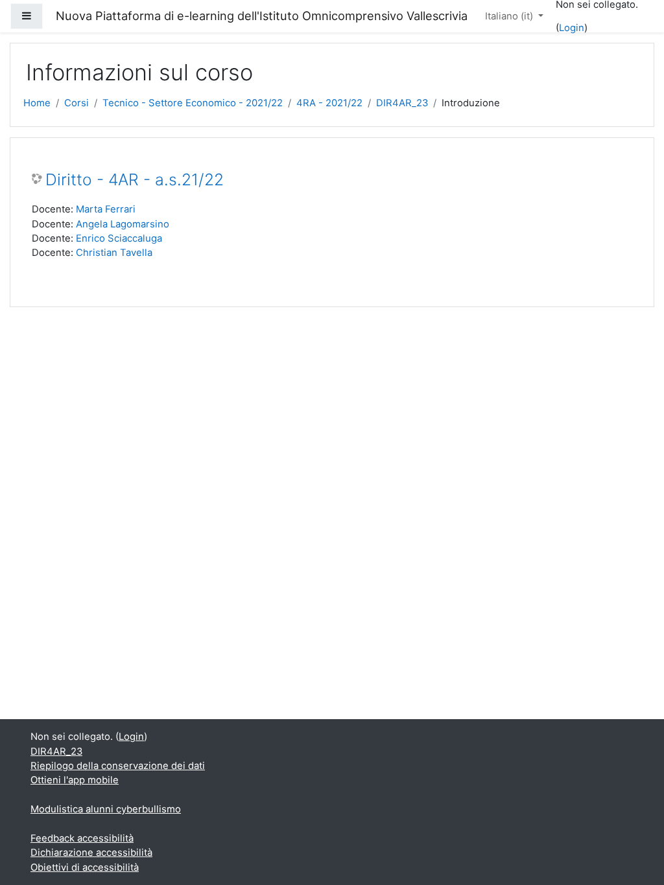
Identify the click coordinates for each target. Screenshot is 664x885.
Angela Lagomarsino (122, 224)
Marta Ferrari (106, 209)
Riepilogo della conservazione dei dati (117, 766)
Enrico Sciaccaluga (119, 238)
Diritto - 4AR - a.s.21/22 (134, 179)
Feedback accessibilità (82, 838)
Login (571, 28)
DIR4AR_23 (402, 103)
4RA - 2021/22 (329, 103)
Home (37, 103)
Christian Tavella (114, 253)
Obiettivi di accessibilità (84, 867)
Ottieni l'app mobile (74, 780)
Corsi (76, 103)
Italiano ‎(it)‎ (510, 16)
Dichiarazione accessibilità (91, 852)
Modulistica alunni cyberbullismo (105, 809)
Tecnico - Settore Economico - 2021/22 (192, 103)
